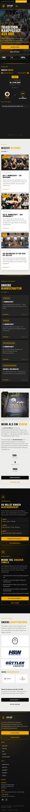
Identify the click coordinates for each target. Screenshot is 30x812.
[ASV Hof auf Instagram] (6, 799)
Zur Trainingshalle (15, 543)
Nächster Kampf (15, 52)
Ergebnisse (4, 772)
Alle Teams (4, 292)
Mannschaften (5, 764)
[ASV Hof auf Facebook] (2, 799)
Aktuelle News (15, 47)
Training (4, 754)
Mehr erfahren (15, 603)
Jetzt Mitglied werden (21, 1)
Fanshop (12, 1)
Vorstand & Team (15, 482)
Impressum (3, 809)
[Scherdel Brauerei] (15, 640)
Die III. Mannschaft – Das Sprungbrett (13, 215)
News (3, 751)
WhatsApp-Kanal (6, 1)
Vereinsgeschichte (15, 477)
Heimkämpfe (4, 770)
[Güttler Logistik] (15, 664)
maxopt (9, 807)
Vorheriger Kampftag (8, 73)
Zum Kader (5, 314)
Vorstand (4, 748)
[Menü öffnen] (16, 6)
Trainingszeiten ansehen (14, 538)
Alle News (3, 151)
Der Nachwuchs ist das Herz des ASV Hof (14, 254)
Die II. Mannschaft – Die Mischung (12, 176)
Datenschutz (10, 809)
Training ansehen (15, 737)
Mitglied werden (15, 733)
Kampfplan (4, 767)
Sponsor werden (14, 699)
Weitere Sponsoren (15, 704)
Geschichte (4, 746)
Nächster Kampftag (22, 73)
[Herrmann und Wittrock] (15, 652)
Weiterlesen (6, 189)
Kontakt (16, 809)
